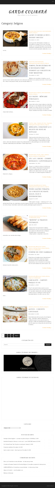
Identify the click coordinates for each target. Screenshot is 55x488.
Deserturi (39, 31)
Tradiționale (41, 156)
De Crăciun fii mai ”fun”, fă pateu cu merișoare (14, 444)
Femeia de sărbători (8, 447)
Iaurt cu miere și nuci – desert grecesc (13, 450)
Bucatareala (32, 31)
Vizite (38, 217)
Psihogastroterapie (34, 63)
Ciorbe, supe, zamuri (35, 123)
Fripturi (38, 92)
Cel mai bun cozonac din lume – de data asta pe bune (20, 461)
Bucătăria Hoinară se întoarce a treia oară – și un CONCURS (18, 441)
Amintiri (31, 306)
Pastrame (11, 473)
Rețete (31, 32)
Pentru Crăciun (33, 248)
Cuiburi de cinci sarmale (40, 252)
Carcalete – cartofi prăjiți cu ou (15, 470)
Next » (17, 335)
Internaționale (47, 31)
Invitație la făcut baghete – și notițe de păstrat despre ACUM (18, 438)
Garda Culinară (27, 12)
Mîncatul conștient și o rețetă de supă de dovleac (40, 129)
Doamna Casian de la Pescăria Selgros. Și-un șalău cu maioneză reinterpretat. (27, 464)
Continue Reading (47, 53)
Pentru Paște (41, 248)
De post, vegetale (47, 123)
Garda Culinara (50, 485)
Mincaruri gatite (41, 185)
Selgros (35, 32)
